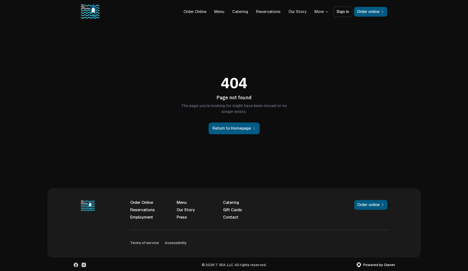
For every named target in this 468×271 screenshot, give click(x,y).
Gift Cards (232, 209)
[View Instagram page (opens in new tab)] (84, 265)
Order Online (195, 11)
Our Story (297, 11)
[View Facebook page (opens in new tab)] (76, 265)
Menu (219, 11)
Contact (230, 217)
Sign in (343, 11)
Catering (240, 11)
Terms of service (144, 243)
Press (182, 217)
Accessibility (176, 243)
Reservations (268, 11)
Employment (141, 217)
